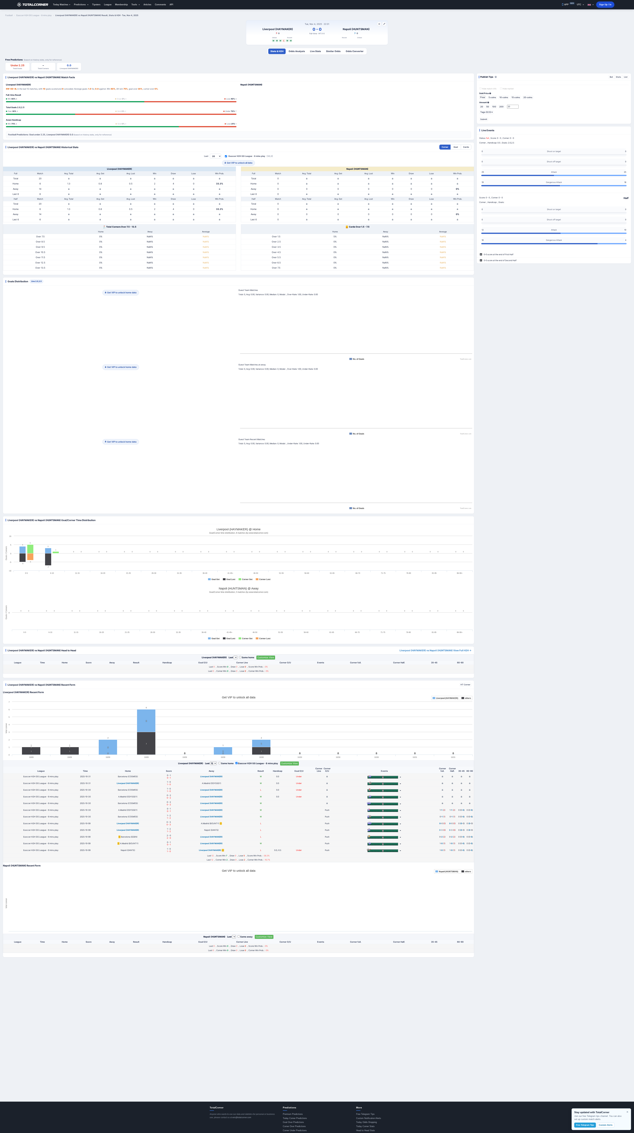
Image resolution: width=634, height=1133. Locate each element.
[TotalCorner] (34, 4)
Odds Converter (355, 51)
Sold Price (484, 93)
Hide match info (488, 89)
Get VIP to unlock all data (239, 162)
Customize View (265, 657)
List (626, 77)
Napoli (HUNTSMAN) (356, 29)
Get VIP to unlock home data (121, 292)
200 (501, 106)
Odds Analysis (297, 51)
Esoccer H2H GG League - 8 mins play (247, 156)
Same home (248, 657)
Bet (611, 77)
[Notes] (384, 24)
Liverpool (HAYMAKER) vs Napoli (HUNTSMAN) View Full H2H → (435, 650)
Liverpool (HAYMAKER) (278, 29)
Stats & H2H (276, 51)
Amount (483, 102)
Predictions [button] (80, 4)
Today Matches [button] (60, 4)
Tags (486, 112)
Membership (121, 4)
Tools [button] (134, 4)
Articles (147, 4)
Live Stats (315, 51)
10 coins (503, 97)
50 (487, 106)
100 (494, 106)
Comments (160, 4)
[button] (590, 5)
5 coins (492, 97)
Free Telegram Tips (365, 1114)
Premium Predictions (293, 1114)
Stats (618, 77)
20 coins (527, 97)
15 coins (515, 97)
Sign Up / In (605, 4)
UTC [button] (579, 4)
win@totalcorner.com (241, 1117)
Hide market (508, 89)
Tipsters (96, 4)
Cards (466, 147)
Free (482, 97)
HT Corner (465, 684)
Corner (445, 147)
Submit (483, 119)
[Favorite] (379, 24)
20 (481, 106)
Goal (456, 147)
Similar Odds (333, 51)
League (107, 4)
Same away (246, 936)
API (171, 4)
